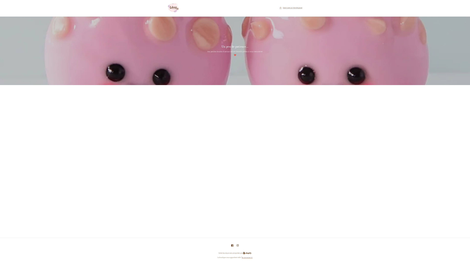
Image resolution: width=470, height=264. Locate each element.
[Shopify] (247, 253)
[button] (290, 7)
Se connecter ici (247, 257)
